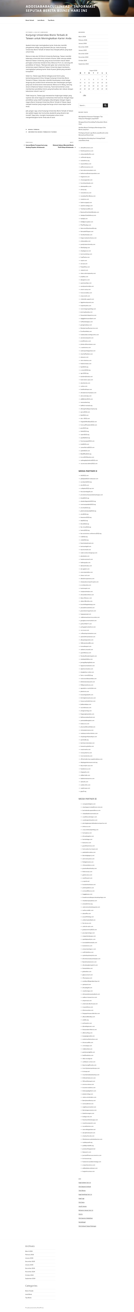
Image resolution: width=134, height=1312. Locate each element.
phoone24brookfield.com (87, 727)
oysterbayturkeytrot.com (89, 955)
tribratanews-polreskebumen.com (92, 1139)
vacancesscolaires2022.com (88, 463)
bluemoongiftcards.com (89, 1065)
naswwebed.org (85, 402)
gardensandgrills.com (88, 1052)
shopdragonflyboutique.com (88, 736)
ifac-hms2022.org (85, 527)
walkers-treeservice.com (89, 997)
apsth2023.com (85, 450)
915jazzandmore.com (86, 685)
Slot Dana (81, 1202)
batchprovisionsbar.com (87, 743)
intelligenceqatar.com (86, 222)
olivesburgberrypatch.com (90, 965)
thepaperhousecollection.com (91, 1013)
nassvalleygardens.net (88, 1129)
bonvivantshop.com (86, 254)
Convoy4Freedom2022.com (88, 425)
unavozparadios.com (86, 572)
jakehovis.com (84, 691)
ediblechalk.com (85, 775)
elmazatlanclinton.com (87, 594)
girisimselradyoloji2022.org (88, 511)
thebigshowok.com (88, 862)
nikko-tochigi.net (87, 1058)
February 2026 (83, 40)
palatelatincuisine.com (89, 852)
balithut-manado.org (86, 405)
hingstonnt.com (85, 176)
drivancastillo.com (87, 1042)
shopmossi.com (87, 1000)
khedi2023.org (84, 498)
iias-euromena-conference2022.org (90, 533)
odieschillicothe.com (86, 601)
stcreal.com (83, 263)
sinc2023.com (84, 485)
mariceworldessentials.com (88, 678)
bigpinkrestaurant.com (87, 302)
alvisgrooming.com (86, 710)
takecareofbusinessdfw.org (88, 228)
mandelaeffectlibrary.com (88, 196)
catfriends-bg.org (85, 157)
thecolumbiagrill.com (86, 491)
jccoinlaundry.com (85, 585)
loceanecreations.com (88, 1087)
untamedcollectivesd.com (90, 1003)
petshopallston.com (88, 887)
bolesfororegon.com (88, 1113)
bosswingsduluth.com (86, 694)
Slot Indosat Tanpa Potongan (87, 1226)
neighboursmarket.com (89, 1107)
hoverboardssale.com (86, 183)
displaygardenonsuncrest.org (88, 762)
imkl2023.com (84, 444)
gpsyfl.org (83, 791)
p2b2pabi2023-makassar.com (89, 478)
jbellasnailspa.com (85, 704)
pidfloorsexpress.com (86, 167)
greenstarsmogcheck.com (88, 611)
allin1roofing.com (87, 1033)
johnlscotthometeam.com (88, 344)
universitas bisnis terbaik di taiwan (42, 132)
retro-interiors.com (85, 360)
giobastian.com (86, 971)
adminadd (44, 32)
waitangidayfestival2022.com (89, 460)
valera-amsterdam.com (89, 1097)
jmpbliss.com (84, 276)
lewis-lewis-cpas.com (86, 379)
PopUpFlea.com (85, 267)
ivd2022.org (84, 536)
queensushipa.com (86, 283)
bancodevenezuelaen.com (88, 170)
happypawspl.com (85, 614)
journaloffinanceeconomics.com (91, 1155)
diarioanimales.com (86, 565)
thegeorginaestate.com (87, 714)
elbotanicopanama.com (87, 578)
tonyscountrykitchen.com (87, 701)
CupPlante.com (85, 257)
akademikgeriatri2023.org (88, 501)
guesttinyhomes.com (88, 846)
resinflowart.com (87, 878)
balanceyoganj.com (86, 202)
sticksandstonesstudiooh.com (91, 994)
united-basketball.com (88, 920)
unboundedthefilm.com (87, 154)
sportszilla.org (84, 740)
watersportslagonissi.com (87, 351)
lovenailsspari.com (85, 646)
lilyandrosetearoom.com (89, 962)
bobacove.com (84, 723)
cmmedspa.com (87, 1045)
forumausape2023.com (87, 441)
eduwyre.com (84, 357)
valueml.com (84, 270)
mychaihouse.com (85, 707)
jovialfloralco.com (85, 341)
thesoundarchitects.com (89, 1029)
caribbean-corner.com (88, 1062)
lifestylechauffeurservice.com (89, 328)
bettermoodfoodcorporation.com (90, 173)
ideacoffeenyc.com (86, 598)
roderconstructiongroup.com (88, 553)
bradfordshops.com (86, 389)
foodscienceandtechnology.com (91, 1161)
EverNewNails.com (86, 331)
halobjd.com (84, 218)
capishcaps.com (85, 788)
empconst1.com (85, 296)
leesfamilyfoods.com (86, 376)
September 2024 (84, 64)
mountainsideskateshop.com (90, 1074)
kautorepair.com (85, 588)
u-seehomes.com (85, 347)
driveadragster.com (88, 836)
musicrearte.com (85, 749)
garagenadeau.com (86, 325)
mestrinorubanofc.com (89, 1123)
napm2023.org (84, 434)
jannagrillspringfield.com (87, 662)
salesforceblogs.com (86, 205)
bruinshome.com (87, 945)
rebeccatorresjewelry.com (88, 273)
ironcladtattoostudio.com (89, 942)
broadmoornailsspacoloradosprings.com (94, 897)
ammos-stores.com (88, 1084)
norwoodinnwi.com (87, 1103)
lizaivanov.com (86, 842)
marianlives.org (84, 160)
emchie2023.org (85, 507)
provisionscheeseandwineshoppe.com (91, 495)
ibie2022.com (84, 415)
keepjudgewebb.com (88, 1036)
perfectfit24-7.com (86, 623)
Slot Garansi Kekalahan (86, 1218)
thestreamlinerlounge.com (90, 1120)
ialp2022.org (84, 520)
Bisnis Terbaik (30, 20)
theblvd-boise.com (85, 363)
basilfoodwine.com (87, 1055)
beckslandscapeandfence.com (91, 810)
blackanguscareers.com (89, 1110)
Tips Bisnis (51, 20)
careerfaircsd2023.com (87, 447)
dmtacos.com (86, 826)
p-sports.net (85, 881)
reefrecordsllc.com (87, 910)
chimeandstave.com (88, 865)
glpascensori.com (87, 975)
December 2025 (83, 47)
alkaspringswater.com (86, 640)
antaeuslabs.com (85, 241)
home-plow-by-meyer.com (90, 849)
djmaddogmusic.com (88, 1026)
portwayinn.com (87, 1023)
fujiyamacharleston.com (87, 665)
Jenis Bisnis (40, 20)
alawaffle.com (86, 913)
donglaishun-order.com (87, 672)
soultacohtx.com (85, 785)
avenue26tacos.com (88, 891)
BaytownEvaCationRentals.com (89, 212)
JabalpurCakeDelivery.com (88, 215)
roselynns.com (84, 199)
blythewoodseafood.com (87, 717)
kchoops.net (86, 1071)
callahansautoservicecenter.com (90, 617)
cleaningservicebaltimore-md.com (92, 807)
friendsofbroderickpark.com (88, 656)
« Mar (84, 95)
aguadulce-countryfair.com (88, 688)
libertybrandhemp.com (89, 1100)
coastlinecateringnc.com (89, 817)
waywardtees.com (85, 164)
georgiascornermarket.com (88, 620)
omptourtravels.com (88, 1136)
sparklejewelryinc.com (88, 939)
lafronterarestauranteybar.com (91, 958)
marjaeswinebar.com (86, 591)
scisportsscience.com (88, 1165)
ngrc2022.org (84, 373)
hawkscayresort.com (86, 559)
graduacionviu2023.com (89, 929)
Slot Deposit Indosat (85, 1186)
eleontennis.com (85, 383)
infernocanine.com (87, 1010)
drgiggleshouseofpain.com (88, 318)
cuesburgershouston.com (89, 820)
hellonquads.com (85, 562)
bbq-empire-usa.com (86, 765)
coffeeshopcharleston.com (88, 633)
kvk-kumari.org (86, 1158)
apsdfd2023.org (85, 437)
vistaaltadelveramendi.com (90, 813)
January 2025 (83, 50)
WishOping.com (85, 247)
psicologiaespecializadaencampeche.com (94, 823)
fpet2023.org (84, 367)
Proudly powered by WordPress (34, 1307)
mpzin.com (83, 260)
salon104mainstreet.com (87, 636)
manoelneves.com (85, 192)
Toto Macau (82, 1190)
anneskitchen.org (87, 904)
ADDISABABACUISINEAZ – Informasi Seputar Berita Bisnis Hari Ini (60, 8)
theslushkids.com (87, 968)
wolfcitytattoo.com (87, 952)
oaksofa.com (84, 781)
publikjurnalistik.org (88, 1145)
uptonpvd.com (86, 984)
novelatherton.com (88, 1126)
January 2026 (83, 43)
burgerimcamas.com (88, 1171)
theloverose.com (87, 871)
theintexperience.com (86, 151)
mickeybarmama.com (86, 730)
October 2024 (83, 60)
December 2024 (83, 53)
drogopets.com (84, 772)
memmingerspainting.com (88, 309)
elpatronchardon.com (86, 669)
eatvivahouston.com (88, 858)
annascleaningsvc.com (89, 949)
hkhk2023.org (84, 431)
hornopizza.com (87, 833)
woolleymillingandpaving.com (91, 981)
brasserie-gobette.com (87, 746)
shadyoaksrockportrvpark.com (89, 582)
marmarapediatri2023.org (88, 504)
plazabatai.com (84, 556)
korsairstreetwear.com (89, 884)
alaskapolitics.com (85, 186)
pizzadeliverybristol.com (87, 607)
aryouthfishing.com (88, 917)
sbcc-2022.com (85, 418)
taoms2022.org (85, 530)
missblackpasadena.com (89, 900)
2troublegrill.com (87, 987)
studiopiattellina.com (86, 659)
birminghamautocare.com (88, 698)
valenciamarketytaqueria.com (91, 907)
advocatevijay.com (86, 396)
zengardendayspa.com (89, 936)
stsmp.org (83, 189)
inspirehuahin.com (85, 305)
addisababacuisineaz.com (90, 1168)
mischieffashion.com (86, 354)
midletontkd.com (87, 1049)
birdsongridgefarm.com (89, 1091)
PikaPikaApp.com (85, 225)
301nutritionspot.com (88, 1081)
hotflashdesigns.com (86, 321)
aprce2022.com (85, 412)
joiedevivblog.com (87, 1094)
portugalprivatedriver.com (88, 627)
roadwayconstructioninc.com (89, 733)
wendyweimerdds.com (87, 286)
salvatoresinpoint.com (86, 338)
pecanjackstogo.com (88, 933)
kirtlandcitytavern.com (89, 1078)
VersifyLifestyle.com (86, 234)
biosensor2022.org (85, 517)
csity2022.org (84, 540)
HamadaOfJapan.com (86, 231)
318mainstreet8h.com (87, 643)
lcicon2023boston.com (87, 457)
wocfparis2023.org (86, 482)
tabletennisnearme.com (87, 778)
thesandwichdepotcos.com (88, 315)
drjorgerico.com (85, 280)
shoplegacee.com (85, 251)
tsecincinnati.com (85, 549)
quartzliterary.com (85, 652)
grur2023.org (84, 428)
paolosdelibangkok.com (87, 720)
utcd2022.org (84, 514)
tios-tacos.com (86, 923)
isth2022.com (84, 475)
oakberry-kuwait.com (86, 649)
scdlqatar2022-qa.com (87, 488)
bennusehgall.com (85, 546)
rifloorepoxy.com (87, 978)
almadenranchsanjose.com (88, 392)
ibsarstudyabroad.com (87, 543)
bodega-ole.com (87, 1116)
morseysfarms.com (86, 752)
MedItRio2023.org (85, 454)
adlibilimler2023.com (86, 399)
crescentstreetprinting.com (90, 829)
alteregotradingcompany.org (88, 409)
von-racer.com (84, 630)
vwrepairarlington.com (89, 804)
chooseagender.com (86, 180)
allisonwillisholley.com (88, 1016)
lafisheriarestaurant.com (87, 682)
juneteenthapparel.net (88, 1149)
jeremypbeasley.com (86, 312)
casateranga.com (87, 991)
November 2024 (83, 57)
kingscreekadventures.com (88, 238)
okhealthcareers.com (86, 147)
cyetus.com (83, 386)
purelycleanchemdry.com (87, 244)
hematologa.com (87, 839)
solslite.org (85, 1020)
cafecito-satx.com (87, 926)
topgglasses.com (87, 894)
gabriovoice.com (87, 875)
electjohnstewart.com (88, 1132)
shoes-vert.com (85, 575)
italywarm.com (86, 1152)
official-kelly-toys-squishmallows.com (91, 759)
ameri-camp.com (85, 289)
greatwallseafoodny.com (89, 868)
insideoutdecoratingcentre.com (89, 334)
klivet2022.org (84, 524)
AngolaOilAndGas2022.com (88, 421)
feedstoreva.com (85, 769)
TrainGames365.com (86, 209)
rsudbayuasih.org (87, 1142)
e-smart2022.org (85, 370)
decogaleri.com (85, 569)
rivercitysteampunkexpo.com (91, 1068)
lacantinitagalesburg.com (87, 604)
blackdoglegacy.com (88, 855)
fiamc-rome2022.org (86, 675)
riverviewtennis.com (86, 756)
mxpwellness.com (87, 1007)
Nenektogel (82, 1222)
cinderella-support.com (87, 299)
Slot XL (81, 1214)
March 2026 (82, 36)
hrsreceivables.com (86, 292)
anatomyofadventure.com (90, 1039)
